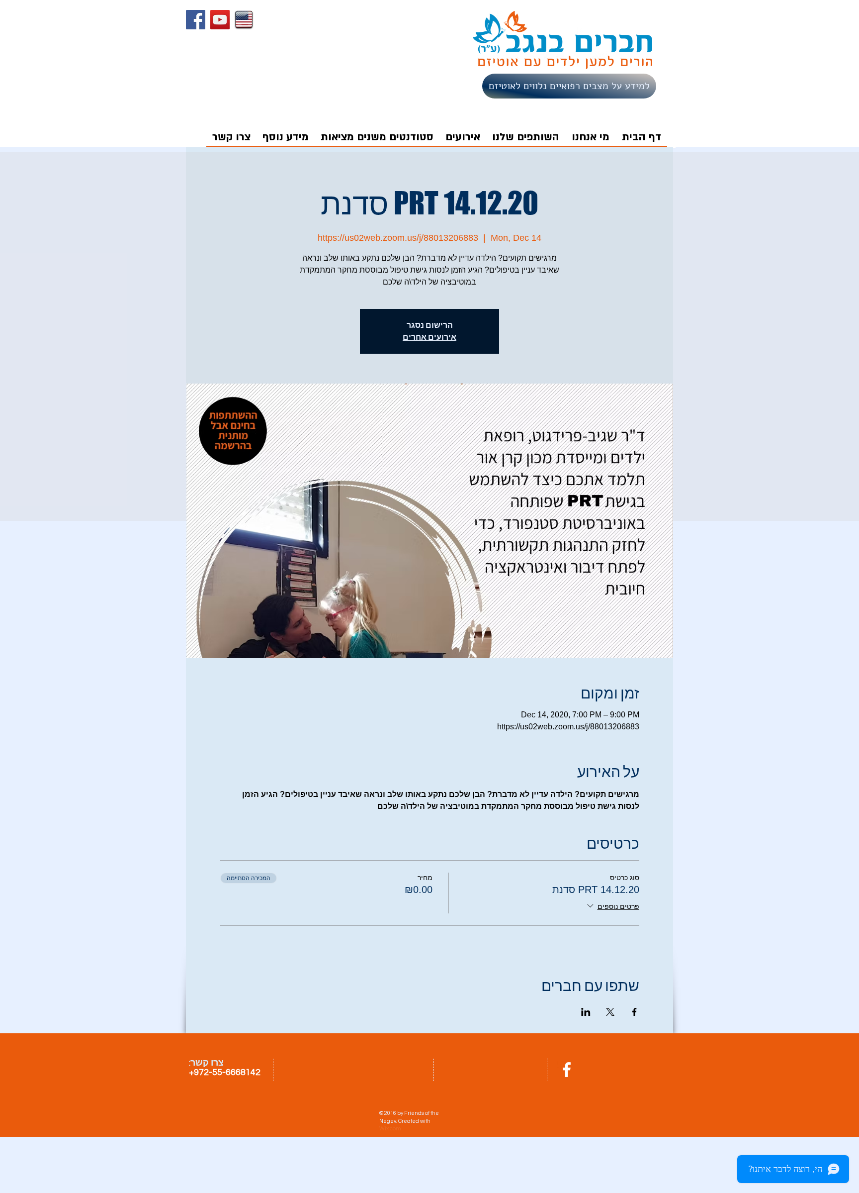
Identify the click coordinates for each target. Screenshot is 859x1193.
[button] (462, 140)
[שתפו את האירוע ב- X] (610, 1012)
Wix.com (390, 1128)
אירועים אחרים (429, 337)
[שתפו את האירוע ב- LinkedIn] (586, 1012)
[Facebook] (195, 19)
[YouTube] (220, 19)
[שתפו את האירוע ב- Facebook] (634, 1012)
